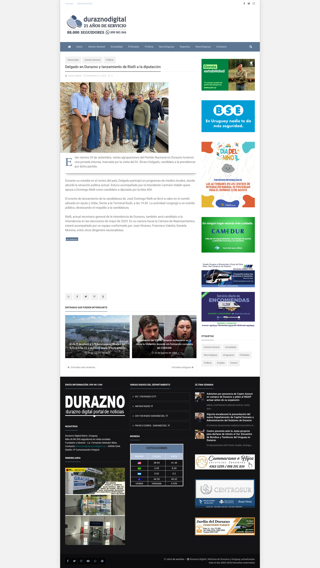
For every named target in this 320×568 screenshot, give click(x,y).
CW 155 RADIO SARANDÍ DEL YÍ (151, 416)
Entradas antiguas (181, 367)
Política (149, 46)
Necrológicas (166, 46)
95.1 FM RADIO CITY (145, 396)
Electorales (73, 60)
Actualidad (116, 46)
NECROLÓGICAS (84, 4)
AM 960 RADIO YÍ (143, 406)
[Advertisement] (130, 264)
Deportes (185, 46)
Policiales (133, 46)
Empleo (221, 362)
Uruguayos (228, 355)
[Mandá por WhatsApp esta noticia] (68, 296)
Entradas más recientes (82, 367)
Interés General (96, 46)
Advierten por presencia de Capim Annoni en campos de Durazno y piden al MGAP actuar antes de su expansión (230, 397)
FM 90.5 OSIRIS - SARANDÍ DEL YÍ (152, 425)
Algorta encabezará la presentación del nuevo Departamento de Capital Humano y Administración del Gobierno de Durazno (230, 417)
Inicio (79, 46)
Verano (234, 362)
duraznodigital (75, 75)
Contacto (69, 4)
